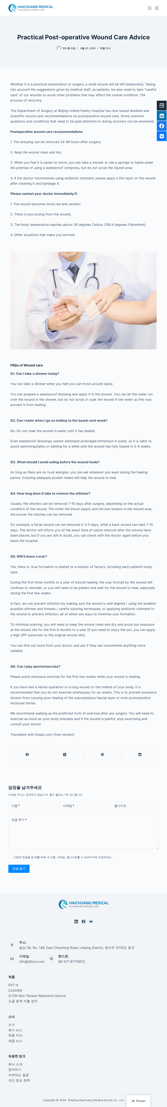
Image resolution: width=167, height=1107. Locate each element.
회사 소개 (15, 1064)
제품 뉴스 (15, 1041)
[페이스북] (27, 755)
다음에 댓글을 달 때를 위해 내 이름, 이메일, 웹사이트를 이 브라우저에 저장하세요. (62, 857)
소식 (11, 1024)
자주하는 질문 (18, 1075)
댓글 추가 (19, 820)
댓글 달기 (18, 868)
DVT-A (13, 985)
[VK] (91, 921)
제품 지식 (105, 48)
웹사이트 (120, 806)
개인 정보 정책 (19, 1080)
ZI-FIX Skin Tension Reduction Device (37, 996)
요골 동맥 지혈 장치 (22, 1001)
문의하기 (14, 1069)
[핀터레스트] (102, 755)
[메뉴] (157, 8)
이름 (15, 806)
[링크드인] (140, 755)
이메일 (68, 806)
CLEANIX (15, 990)
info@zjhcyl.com (32, 961)
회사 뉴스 (15, 1030)
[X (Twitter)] (65, 755)
